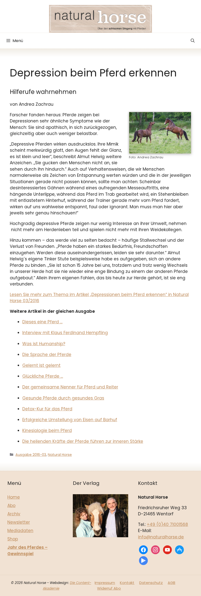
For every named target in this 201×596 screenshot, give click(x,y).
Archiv (13, 514)
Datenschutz (151, 582)
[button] (193, 40)
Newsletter (18, 522)
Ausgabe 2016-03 (30, 454)
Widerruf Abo (109, 588)
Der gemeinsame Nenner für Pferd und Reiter (70, 387)
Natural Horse (60, 454)
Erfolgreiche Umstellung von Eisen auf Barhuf (69, 420)
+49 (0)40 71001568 (167, 524)
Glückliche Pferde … (42, 376)
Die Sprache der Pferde (46, 355)
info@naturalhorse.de (161, 537)
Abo (11, 505)
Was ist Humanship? (43, 344)
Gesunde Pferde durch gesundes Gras (63, 398)
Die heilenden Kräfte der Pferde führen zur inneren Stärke (82, 441)
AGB (171, 582)
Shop (12, 539)
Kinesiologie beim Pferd (47, 430)
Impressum (105, 582)
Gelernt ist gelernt (41, 365)
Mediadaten (20, 531)
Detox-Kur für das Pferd (47, 409)
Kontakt (127, 582)
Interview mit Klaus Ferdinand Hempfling (65, 333)
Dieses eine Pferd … (42, 322)
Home (13, 497)
